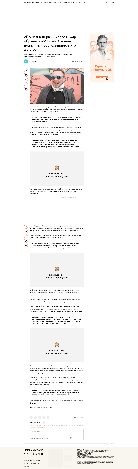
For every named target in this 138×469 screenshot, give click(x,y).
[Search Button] (110, 2)
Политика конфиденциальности (32, 463)
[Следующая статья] (69, 443)
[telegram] (30, 454)
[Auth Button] (113, 2)
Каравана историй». (40, 121)
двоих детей (43, 378)
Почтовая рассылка (106, 2)
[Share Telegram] (26, 79)
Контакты (26, 466)
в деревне (74, 107)
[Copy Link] (26, 84)
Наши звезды (30, 66)
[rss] (25, 454)
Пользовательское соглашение (32, 460)
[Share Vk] (26, 70)
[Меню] (25, 2)
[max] (42, 454)
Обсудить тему (79, 61)
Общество (26, 33)
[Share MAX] (26, 75)
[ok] (36, 454)
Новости (31, 33)
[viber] (39, 454)
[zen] (33, 454)
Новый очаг (33, 2)
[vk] (27, 454)
